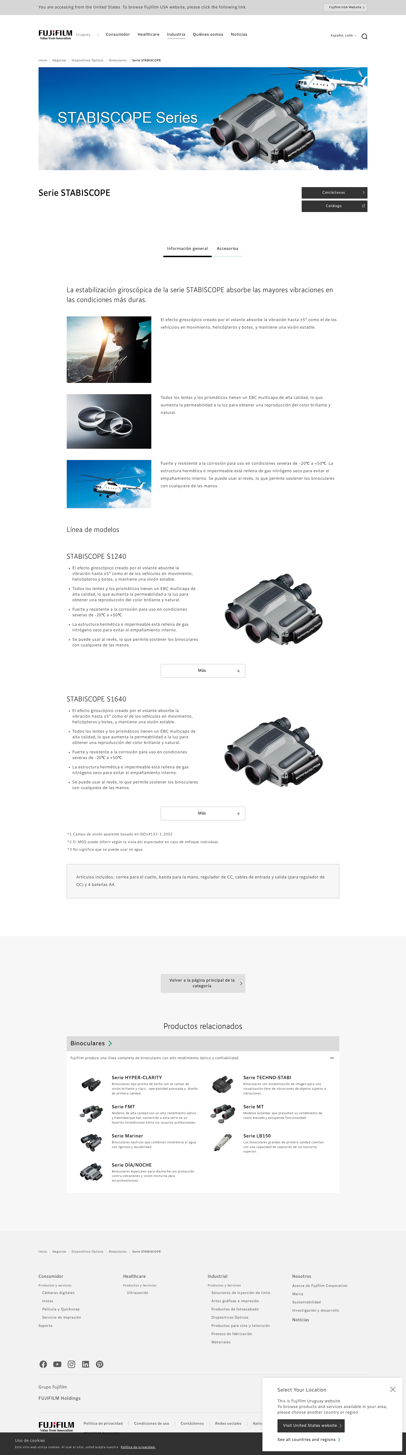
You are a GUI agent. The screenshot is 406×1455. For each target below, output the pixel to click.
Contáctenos (192, 1423)
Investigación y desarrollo (315, 1310)
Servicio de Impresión (61, 1317)
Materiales (221, 1342)
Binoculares (118, 60)
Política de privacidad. (138, 1447)
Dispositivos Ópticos (87, 60)
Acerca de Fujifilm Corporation (320, 1286)
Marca (297, 1294)
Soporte (46, 1326)
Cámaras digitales (58, 1293)
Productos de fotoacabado (235, 1309)
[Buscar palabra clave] (364, 36)
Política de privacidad (103, 1423)
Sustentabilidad (306, 1302)
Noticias (300, 1320)
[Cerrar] (393, 1389)
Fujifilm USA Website (345, 7)
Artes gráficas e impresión (235, 1301)
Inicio (43, 60)
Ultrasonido (137, 1293)
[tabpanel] (203, 118)
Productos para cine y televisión (240, 1326)
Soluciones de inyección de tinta (240, 1293)
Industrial (217, 1276)
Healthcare (134, 1276)
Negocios (59, 60)
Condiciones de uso (151, 1423)
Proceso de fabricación (231, 1334)
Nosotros (301, 1276)
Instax (47, 1301)
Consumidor (51, 1276)
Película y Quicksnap (61, 1309)
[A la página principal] (55, 34)
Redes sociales (228, 1423)
